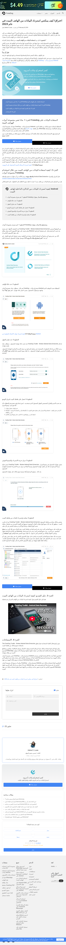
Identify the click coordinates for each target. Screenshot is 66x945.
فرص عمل (32, 894)
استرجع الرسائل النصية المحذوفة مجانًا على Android (22, 888)
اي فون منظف (6, 888)
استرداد (31, 874)
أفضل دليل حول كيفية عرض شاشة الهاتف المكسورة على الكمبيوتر (21, 806)
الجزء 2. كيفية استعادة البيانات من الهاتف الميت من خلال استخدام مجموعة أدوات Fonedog (28, 105)
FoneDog (9, 13)
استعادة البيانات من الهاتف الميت (21, 879)
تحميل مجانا (33, 87)
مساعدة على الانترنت (35, 882)
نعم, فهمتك (60, 939)
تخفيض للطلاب (33, 892)
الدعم (58, 13)
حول (30, 866)
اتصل (30, 869)
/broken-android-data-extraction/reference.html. (17, 178)
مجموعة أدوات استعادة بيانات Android (8, 871)
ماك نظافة (5, 882)
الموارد (52, 13)
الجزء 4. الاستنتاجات (10, 111)
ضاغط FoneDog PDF (8, 885)
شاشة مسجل (6, 895)
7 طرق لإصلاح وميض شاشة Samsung (14, 799)
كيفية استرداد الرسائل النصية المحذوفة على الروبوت (17, 165)
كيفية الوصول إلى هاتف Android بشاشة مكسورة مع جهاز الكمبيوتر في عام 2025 (25, 812)
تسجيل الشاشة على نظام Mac (21, 928)
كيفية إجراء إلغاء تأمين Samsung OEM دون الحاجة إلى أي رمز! (20, 801)
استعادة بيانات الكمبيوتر (8, 875)
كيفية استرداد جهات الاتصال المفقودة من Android (21, 334)
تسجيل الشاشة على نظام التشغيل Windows (21, 922)
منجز (33, 850)
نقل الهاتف (5, 880)
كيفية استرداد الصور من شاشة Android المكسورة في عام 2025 (21, 804)
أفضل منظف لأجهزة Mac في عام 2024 (22, 911)
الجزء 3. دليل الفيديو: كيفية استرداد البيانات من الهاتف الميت (20, 108)
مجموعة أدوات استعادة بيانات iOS (8, 867)
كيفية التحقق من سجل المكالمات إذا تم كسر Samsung (18, 814)
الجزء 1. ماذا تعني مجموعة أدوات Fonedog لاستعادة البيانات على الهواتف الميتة (25, 101)
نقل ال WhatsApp (7, 877)
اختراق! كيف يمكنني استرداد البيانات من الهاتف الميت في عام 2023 (21, 679)
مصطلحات (32, 871)
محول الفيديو (5, 890)
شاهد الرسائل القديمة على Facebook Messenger (22, 906)
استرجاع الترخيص (34, 889)
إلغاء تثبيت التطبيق (7, 893)
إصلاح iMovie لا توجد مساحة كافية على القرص (22, 916)
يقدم (45, 714)
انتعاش (40, 679)
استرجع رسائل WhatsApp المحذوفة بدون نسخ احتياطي (22, 868)
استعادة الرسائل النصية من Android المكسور (21, 900)
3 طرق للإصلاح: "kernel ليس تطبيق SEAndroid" (17, 817)
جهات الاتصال (28, 128)
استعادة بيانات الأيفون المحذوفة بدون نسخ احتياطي (22, 894)
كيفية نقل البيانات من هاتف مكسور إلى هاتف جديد (17, 809)
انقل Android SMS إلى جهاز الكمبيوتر (22, 883)
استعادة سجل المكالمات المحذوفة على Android (21, 874)
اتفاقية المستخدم (34, 879)
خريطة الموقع (33, 887)
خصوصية (31, 876)
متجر (46, 13)
